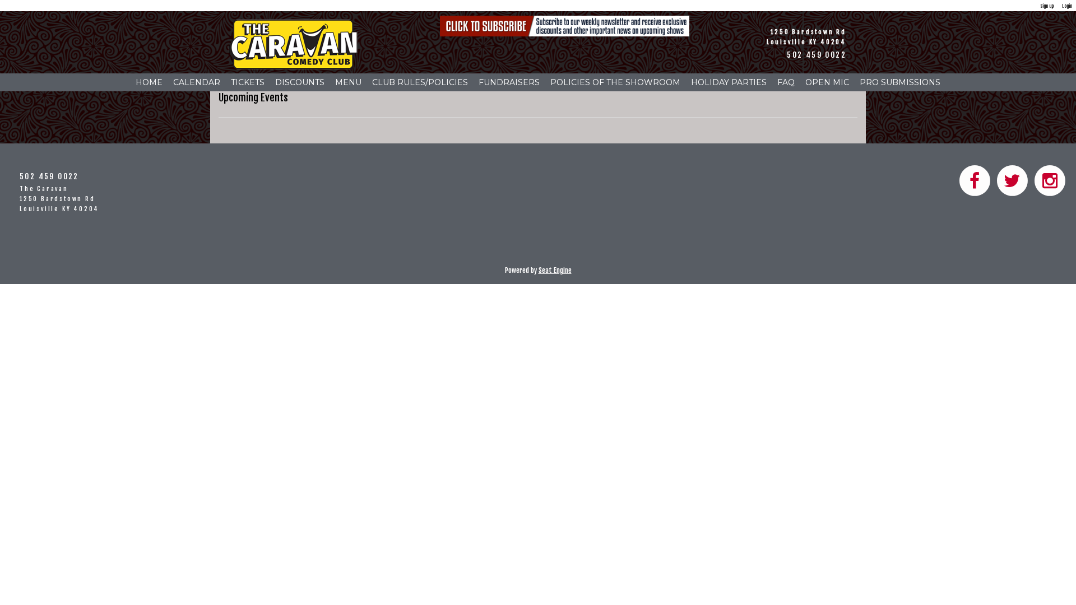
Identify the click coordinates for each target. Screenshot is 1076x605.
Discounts (299, 82)
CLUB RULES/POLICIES (420, 82)
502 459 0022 (816, 54)
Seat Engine (555, 270)
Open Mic (827, 82)
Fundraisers (509, 82)
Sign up (1047, 6)
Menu (348, 82)
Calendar (196, 82)
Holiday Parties (729, 82)
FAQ (786, 82)
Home (149, 82)
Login (1067, 6)
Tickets (248, 82)
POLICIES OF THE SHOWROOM (615, 82)
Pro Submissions (900, 82)
